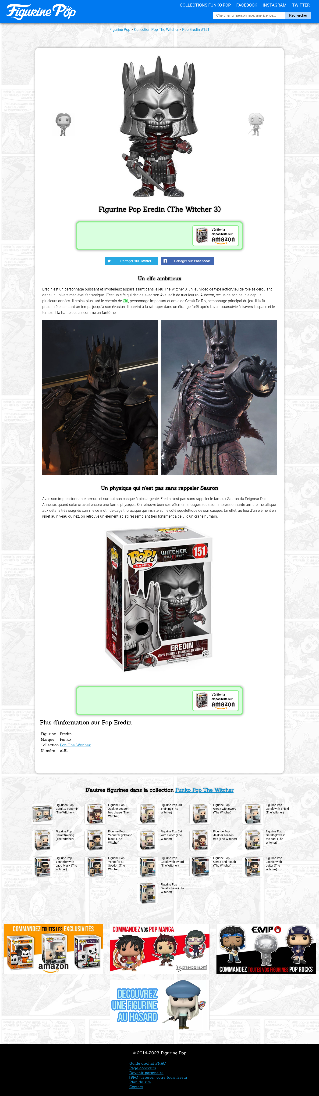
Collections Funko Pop (205, 5)
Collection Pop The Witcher (156, 29)
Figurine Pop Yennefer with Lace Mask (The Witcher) (66, 863)
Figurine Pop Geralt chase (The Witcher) (172, 888)
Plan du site (140, 1082)
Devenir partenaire (146, 1072)
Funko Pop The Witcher (204, 790)
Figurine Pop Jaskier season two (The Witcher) (225, 835)
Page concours (142, 1068)
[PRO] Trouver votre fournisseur (158, 1077)
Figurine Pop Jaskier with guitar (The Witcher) (274, 863)
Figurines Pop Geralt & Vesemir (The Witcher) (67, 808)
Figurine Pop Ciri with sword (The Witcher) (171, 835)
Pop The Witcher (75, 745)
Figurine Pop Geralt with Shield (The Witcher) (277, 808)
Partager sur (135, 261)
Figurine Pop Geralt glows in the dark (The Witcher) (275, 837)
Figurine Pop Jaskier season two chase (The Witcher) (118, 810)
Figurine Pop (120, 29)
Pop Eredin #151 (195, 29)
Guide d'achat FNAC (147, 1063)
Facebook (246, 5)
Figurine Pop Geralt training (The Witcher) (65, 835)
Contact (136, 1086)
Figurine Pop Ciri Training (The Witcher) (171, 808)
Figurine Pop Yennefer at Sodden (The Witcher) (116, 863)
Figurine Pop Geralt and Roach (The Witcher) (224, 861)
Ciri (125, 301)
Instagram (275, 5)
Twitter (301, 5)
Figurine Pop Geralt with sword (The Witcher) (224, 808)
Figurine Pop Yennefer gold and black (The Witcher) (120, 837)
